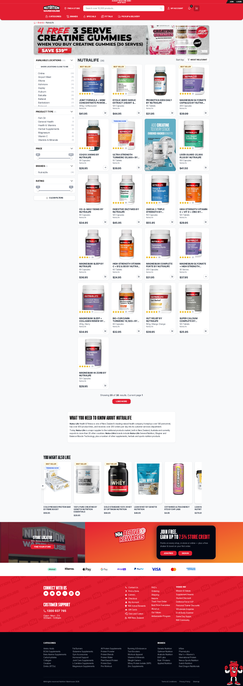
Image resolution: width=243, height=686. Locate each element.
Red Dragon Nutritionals (189, 666)
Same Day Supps (183, 616)
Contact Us (133, 587)
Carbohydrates (50, 657)
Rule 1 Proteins (164, 660)
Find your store (42, 547)
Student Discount (183, 598)
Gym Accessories (80, 654)
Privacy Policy (184, 681)
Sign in (185, 553)
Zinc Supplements (135, 666)
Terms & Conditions (169, 681)
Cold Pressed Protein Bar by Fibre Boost (56, 508)
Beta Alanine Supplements (54, 654)
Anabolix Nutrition (165, 654)
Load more (121, 401)
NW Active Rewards (137, 606)
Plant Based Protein (109, 660)
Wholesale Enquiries (185, 609)
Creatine (47, 663)
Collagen (47, 660)
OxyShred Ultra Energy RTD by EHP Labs (177, 508)
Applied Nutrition (165, 663)
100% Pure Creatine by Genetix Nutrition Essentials (85, 509)
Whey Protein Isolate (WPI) (139, 663)
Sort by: (180, 60)
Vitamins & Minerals (136, 657)
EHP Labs (162, 657)
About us (155, 609)
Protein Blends (107, 654)
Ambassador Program (160, 616)
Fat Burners (78, 648)
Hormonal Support (81, 657)
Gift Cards (132, 609)
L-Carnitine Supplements (83, 663)
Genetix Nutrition (165, 648)
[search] (161, 8)
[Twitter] (64, 593)
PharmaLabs (184, 651)
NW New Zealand (136, 618)
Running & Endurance (137, 648)
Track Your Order (159, 602)
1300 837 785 (56, 611)
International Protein (187, 657)
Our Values (156, 612)
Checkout (132, 598)
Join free (168, 553)
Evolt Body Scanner (184, 613)
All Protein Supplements (111, 648)
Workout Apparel (135, 654)
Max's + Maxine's (186, 654)
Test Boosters (134, 651)
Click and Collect (135, 614)
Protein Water (107, 657)
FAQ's (154, 587)
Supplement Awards (185, 594)
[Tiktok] (77, 593)
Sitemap (196, 681)
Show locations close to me (54, 67)
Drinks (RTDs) (49, 666)
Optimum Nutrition (165, 651)
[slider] (38, 158)
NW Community (182, 620)
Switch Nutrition (185, 663)
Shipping (155, 595)
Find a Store (133, 591)
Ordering (155, 591)
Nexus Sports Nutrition (188, 660)
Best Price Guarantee (160, 605)
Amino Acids (48, 648)
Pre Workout (106, 666)
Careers (131, 595)
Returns (154, 598)
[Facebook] (45, 593)
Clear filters (56, 198)
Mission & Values (183, 591)
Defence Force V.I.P (184, 602)
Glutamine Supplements (83, 651)
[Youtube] (58, 593)
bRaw (181, 648)
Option (49, 500)
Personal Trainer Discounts (188, 605)
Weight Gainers (134, 660)
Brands (41, 23)
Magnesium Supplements (84, 666)
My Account (133, 602)
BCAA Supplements (51, 651)
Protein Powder (107, 651)
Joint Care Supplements (83, 660)
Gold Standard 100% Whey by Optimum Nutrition (118, 508)
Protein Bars (106, 663)
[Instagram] (52, 593)
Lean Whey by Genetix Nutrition (145, 508)
